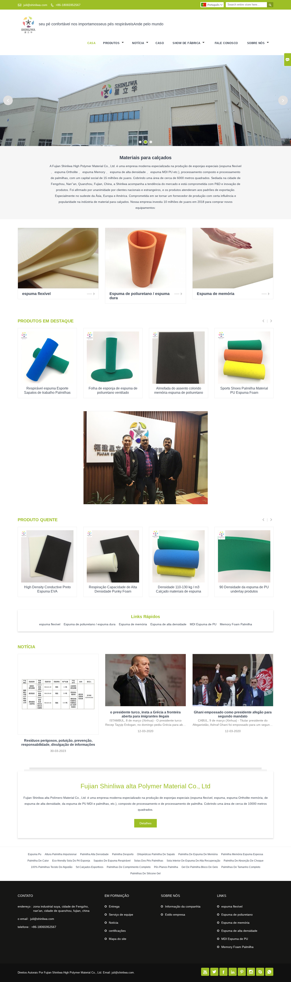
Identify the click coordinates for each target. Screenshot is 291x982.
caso (160, 43)
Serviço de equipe (121, 914)
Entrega (114, 906)
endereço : (25, 906)
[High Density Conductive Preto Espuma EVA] (47, 581)
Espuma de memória (235, 922)
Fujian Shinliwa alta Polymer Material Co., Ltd (145, 786)
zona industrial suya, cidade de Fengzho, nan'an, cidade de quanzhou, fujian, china (61, 908)
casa (91, 43)
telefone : (24, 927)
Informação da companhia (182, 906)
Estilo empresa (175, 914)
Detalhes (145, 468)
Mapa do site (117, 938)
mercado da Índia (145, 445)
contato (25, 896)
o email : (23, 918)
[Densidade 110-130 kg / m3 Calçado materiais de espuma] (178, 581)
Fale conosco (226, 43)
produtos (112, 43)
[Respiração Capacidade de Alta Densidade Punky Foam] (113, 581)
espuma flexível (231, 906)
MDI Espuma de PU (234, 938)
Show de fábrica (187, 43)
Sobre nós (256, 43)
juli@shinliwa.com (35, 5)
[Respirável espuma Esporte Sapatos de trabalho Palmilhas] (47, 382)
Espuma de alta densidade (239, 930)
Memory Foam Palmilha (237, 947)
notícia (138, 43)
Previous (8, 100)
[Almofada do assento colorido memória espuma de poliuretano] (178, 382)
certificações (117, 930)
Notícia (113, 922)
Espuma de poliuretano (237, 914)
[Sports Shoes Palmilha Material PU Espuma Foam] (244, 382)
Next (283, 100)
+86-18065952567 (68, 5)
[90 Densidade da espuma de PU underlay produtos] (244, 581)
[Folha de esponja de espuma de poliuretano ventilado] (113, 382)
